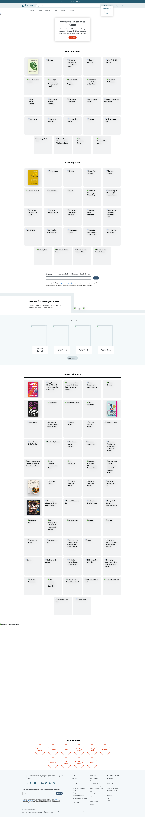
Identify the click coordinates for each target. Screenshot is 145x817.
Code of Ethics (110, 786)
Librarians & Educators (95, 783)
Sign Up (96, 278)
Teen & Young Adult (79, 762)
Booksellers (92, 804)
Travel (92, 762)
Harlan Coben (62, 350)
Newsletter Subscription (78, 786)
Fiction (66, 749)
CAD (107, 13)
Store (55, 11)
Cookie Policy (110, 783)
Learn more (32, 311)
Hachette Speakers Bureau (96, 788)
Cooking (53, 749)
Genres (32, 11)
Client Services (93, 780)
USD (107, 11)
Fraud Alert (109, 795)
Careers (91, 791)
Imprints (62, 11)
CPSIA (108, 798)
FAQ (91, 796)
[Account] (116, 6)
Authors (39, 11)
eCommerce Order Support (96, 786)
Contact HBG (93, 794)
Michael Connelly (40, 349)
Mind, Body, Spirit (79, 749)
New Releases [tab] (72, 51)
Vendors (92, 799)
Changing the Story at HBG (79, 793)
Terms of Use (110, 778)
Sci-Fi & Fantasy (66, 762)
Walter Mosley (84, 350)
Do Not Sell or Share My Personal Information (113, 789)
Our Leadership (76, 780)
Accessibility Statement (78, 795)
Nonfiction (105, 749)
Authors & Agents (94, 778)
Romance (53, 762)
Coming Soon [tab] (72, 162)
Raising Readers (94, 801)
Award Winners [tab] (72, 374)
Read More (72, 37)
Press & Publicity (76, 802)
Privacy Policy (110, 780)
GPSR (108, 800)
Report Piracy (110, 793)
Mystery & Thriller (92, 749)
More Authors (71, 358)
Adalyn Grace (106, 350)
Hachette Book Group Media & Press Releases (79, 799)
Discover (47, 11)
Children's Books (40, 749)
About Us (71, 11)
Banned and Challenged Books (78, 789)
